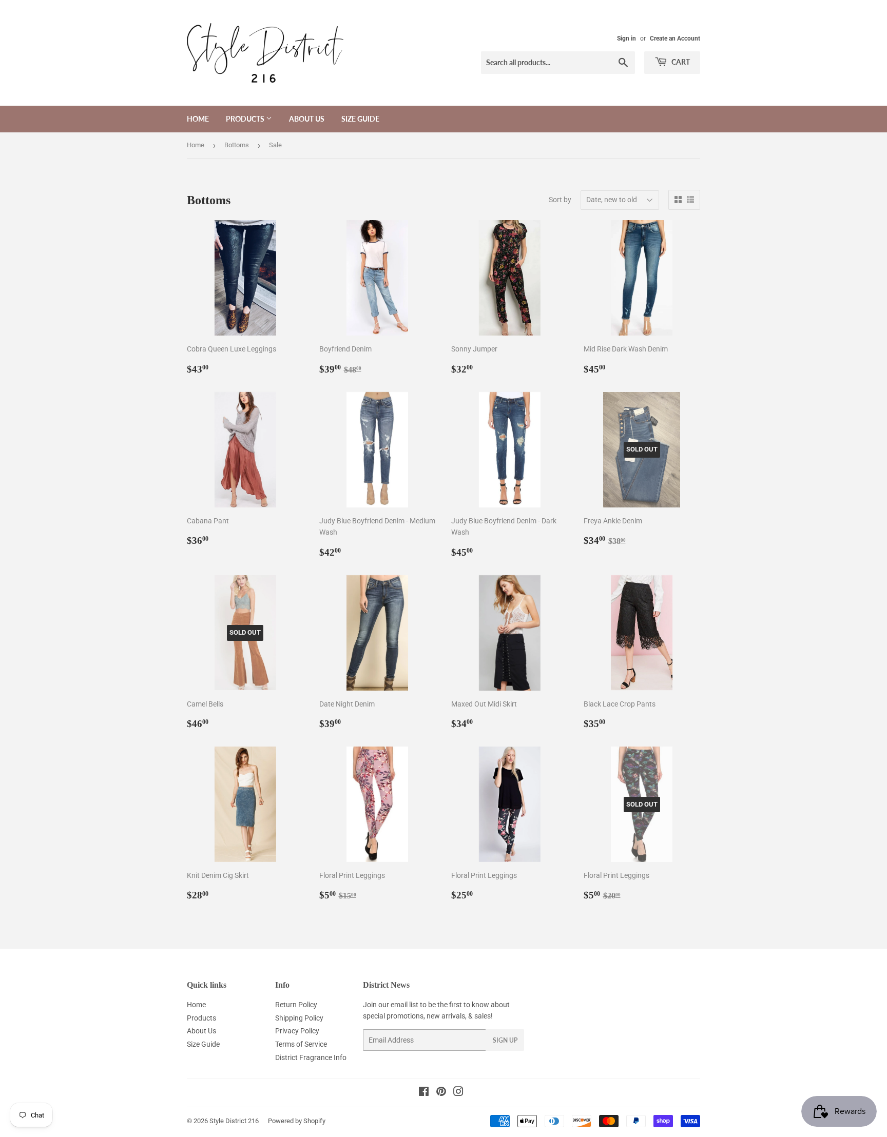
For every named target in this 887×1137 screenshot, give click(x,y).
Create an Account (675, 38)
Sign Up (505, 1040)
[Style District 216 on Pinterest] (441, 1093)
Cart (680, 61)
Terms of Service (301, 1044)
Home (198, 118)
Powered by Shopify (296, 1121)
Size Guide (360, 118)
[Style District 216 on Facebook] (423, 1093)
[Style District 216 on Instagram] (458, 1093)
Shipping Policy (299, 1018)
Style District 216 (234, 1121)
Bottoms (236, 145)
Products (246, 118)
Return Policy (296, 1005)
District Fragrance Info (310, 1057)
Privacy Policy (297, 1031)
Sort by (560, 199)
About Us (306, 118)
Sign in (626, 38)
